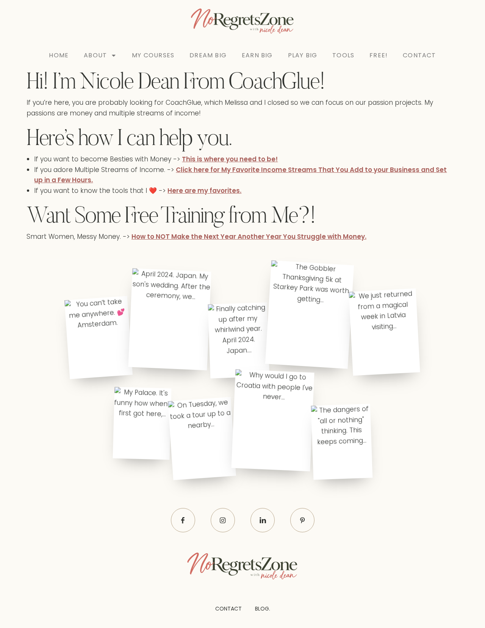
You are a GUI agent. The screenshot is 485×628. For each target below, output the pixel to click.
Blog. (262, 608)
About (95, 55)
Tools (343, 55)
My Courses (153, 55)
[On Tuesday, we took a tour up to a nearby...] (202, 438)
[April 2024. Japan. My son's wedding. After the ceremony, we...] (169, 319)
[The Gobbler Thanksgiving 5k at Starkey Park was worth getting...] (309, 314)
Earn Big (257, 55)
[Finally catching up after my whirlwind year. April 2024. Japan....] (238, 341)
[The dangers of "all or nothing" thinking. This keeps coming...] (342, 442)
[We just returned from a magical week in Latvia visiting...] (384, 332)
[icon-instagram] (223, 520)
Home (59, 55)
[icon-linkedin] (262, 520)
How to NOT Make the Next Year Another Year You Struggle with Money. (248, 236)
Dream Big (208, 55)
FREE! (378, 55)
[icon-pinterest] (302, 520)
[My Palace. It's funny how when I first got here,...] (142, 423)
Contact (419, 55)
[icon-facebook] (183, 520)
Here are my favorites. (204, 190)
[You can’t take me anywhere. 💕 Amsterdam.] (98, 337)
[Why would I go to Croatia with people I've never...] (273, 420)
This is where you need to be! (230, 159)
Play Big (303, 55)
